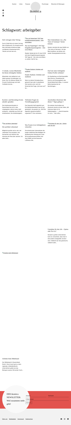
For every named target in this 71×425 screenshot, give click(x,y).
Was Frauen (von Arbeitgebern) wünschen (35, 126)
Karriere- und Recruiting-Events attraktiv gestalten (12, 101)
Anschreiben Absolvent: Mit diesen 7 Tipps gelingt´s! (57, 101)
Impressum (21, 419)
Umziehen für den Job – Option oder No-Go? (58, 230)
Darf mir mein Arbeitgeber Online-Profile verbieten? (56, 72)
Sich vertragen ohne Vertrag (11, 40)
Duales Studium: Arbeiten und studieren (35, 76)
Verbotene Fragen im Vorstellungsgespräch (32, 101)
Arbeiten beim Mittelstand (10, 359)
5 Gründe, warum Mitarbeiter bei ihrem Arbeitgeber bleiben (11, 72)
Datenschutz (29, 419)
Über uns (4, 419)
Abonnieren (28, 402)
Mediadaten (12, 419)
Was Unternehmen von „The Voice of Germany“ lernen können (57, 42)
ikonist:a (35, 11)
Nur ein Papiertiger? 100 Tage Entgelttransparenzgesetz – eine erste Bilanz (35, 47)
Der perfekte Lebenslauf (10, 127)
